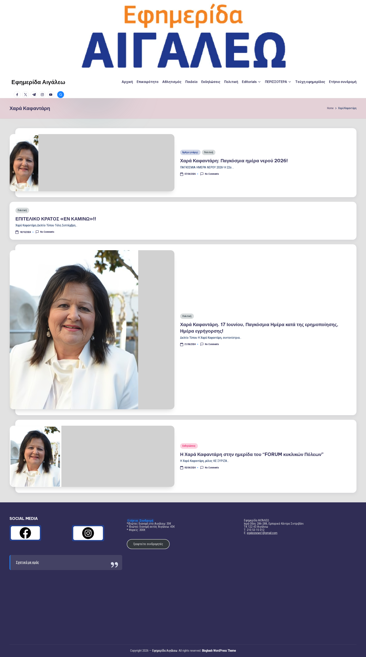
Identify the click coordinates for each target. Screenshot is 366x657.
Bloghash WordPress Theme (219, 650)
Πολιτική (208, 152)
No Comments (212, 173)
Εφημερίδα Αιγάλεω (38, 82)
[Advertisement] (66, 604)
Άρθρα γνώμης (190, 152)
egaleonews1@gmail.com (262, 533)
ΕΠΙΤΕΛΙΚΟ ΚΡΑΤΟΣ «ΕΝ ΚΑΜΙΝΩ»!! (55, 219)
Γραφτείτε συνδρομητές (148, 544)
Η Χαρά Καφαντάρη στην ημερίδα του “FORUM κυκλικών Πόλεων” (251, 454)
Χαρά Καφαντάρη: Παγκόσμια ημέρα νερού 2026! (234, 160)
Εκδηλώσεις (189, 446)
